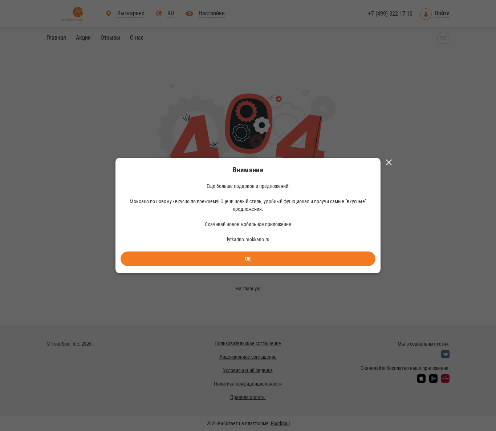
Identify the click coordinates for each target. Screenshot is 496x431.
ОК (248, 259)
